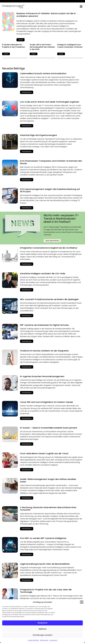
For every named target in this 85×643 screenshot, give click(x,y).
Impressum (53, 640)
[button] (82, 602)
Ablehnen (42, 629)
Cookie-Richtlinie (33, 640)
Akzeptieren (42, 623)
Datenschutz (44, 640)
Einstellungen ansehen (42, 635)
